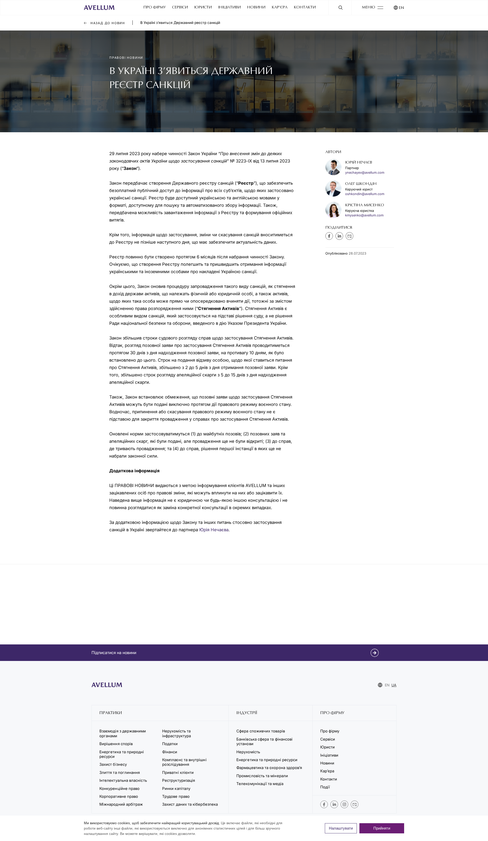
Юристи (203, 7)
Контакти (305, 7)
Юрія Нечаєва (213, 529)
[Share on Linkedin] (339, 236)
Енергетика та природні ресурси (121, 754)
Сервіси (180, 7)
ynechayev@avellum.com (364, 172)
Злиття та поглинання (119, 772)
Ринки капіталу (176, 788)
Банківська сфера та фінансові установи (264, 741)
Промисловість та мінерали (262, 775)
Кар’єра (279, 7)
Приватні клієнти (178, 772)
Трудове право (176, 796)
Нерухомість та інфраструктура (177, 733)
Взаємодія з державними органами (122, 733)
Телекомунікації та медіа (259, 783)
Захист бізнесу (113, 764)
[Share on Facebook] (329, 236)
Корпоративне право (118, 796)
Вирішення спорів (116, 743)
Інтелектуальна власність (123, 780)
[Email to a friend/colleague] (349, 236)
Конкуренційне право (119, 788)
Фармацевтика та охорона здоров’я (269, 767)
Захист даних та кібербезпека (190, 804)
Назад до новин (107, 23)
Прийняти (381, 828)
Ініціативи (229, 7)
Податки (170, 743)
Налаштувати (341, 828)
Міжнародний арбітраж (121, 804)
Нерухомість (248, 751)
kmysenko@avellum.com (364, 215)
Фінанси (169, 751)
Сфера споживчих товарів (260, 731)
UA (393, 685)
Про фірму (154, 7)
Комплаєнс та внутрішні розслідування (184, 762)
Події (325, 787)
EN (401, 8)
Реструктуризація (178, 780)
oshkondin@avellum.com (364, 194)
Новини (256, 7)
